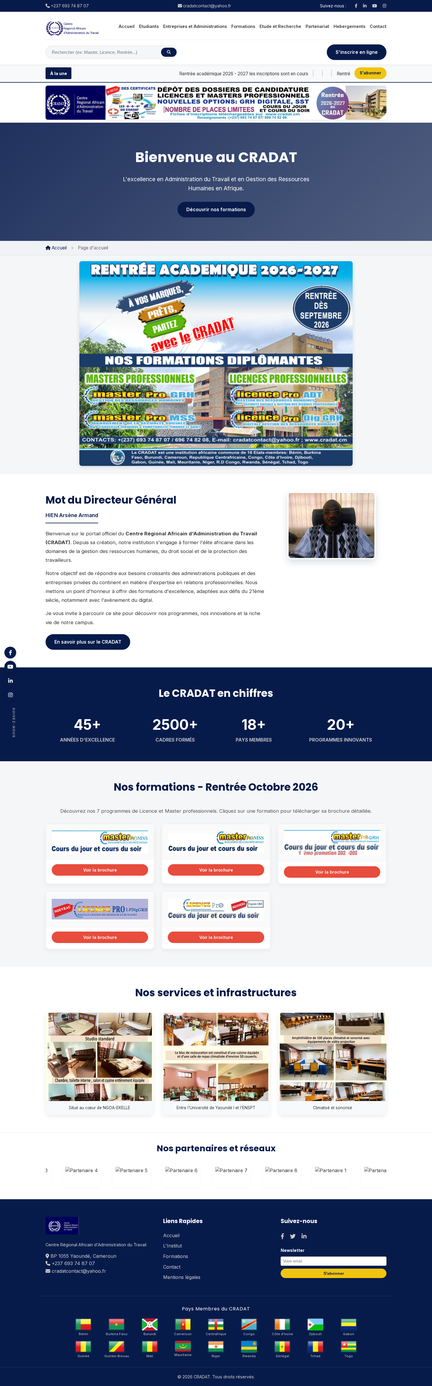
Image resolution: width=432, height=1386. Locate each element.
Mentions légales (181, 1277)
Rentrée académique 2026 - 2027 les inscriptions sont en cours (192, 73)
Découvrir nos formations (216, 209)
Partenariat (317, 26)
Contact (378, 26)
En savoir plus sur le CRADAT (87, 642)
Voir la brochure (100, 869)
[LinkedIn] (365, 5)
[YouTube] (374, 5)
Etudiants (149, 26)
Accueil (127, 26)
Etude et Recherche (280, 26)
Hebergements (349, 26)
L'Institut (172, 1246)
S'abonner (370, 73)
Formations (243, 26)
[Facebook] (356, 5)
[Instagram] (384, 5)
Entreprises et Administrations (195, 26)
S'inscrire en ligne (357, 52)
